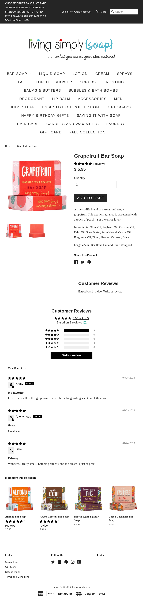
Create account (82, 11)
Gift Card (51, 132)
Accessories (92, 99)
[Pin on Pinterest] (89, 262)
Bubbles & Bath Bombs (93, 90)
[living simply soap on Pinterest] (66, 562)
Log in (65, 11)
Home (8, 146)
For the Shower (54, 82)
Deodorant (31, 99)
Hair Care (28, 124)
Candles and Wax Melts (72, 124)
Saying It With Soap (99, 115)
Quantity (79, 178)
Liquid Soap (52, 74)
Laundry (115, 124)
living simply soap (81, 587)
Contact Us (11, 562)
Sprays (125, 74)
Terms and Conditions (17, 576)
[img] (17, 378)
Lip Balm (61, 99)
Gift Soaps (119, 107)
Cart (103, 11)
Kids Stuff (23, 107)
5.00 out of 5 (81, 318)
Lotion (80, 74)
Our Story (10, 566)
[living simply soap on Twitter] (53, 562)
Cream (102, 74)
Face (23, 82)
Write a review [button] (71, 355)
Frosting (114, 82)
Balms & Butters (42, 90)
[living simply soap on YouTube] (79, 562)
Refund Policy (12, 571)
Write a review (112, 291)
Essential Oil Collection (70, 107)
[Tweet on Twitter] (83, 262)
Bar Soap (18, 74)
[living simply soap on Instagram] (72, 562)
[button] (83, 163)
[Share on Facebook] (76, 262)
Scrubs (88, 82)
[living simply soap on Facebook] (60, 562)
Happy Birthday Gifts (45, 115)
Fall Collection (87, 132)
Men (118, 99)
